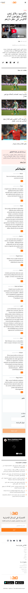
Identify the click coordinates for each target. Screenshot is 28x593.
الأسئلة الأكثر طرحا (23, 565)
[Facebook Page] (20, 541)
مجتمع (25, 550)
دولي (26, 559)
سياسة (25, 547)
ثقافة (25, 552)
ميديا (26, 554)
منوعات (25, 10)
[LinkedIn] (11, 541)
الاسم (23, 416)
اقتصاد (25, 549)
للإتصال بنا (24, 570)
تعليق (23, 398)
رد (21, 181)
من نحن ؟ (25, 564)
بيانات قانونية (24, 569)
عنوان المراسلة (20, 422)
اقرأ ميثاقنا (22, 162)
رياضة (25, 556)
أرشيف (25, 572)
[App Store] (19, 582)
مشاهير (25, 557)
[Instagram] (8, 541)
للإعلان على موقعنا (23, 567)
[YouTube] (14, 541)
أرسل (14, 529)
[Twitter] (17, 541)
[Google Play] (9, 582)
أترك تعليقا (14, 431)
